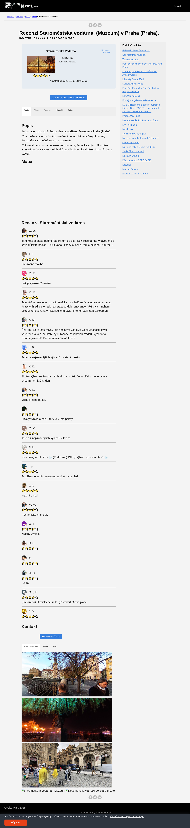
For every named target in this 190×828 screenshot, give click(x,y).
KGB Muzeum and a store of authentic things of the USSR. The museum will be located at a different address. (142, 108)
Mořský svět (128, 129)
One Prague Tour (130, 142)
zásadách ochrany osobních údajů (127, 816)
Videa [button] (45, 646)
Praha (27, 17)
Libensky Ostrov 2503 (133, 79)
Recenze (10, 17)
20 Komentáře (105, 52)
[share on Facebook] (90, 26)
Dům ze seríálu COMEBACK (136, 160)
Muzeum (19, 17)
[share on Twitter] (95, 26)
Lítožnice (126, 164)
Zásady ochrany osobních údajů (95, 812)
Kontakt (176, 6)
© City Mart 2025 (15, 807)
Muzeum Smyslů (130, 156)
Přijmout (15, 822)
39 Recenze (105, 50)
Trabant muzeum (130, 59)
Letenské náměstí (131, 96)
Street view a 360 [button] (31, 646)
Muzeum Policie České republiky (138, 147)
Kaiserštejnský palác (132, 83)
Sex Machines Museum (133, 55)
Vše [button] (54, 646)
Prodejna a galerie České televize (139, 100)
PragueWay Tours (131, 116)
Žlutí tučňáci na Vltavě (133, 151)
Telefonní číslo (51, 637)
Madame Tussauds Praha (135, 173)
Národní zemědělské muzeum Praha (140, 120)
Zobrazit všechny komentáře (68, 98)
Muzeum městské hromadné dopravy (140, 138)
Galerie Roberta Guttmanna (136, 50)
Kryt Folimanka (129, 124)
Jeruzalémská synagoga (134, 133)
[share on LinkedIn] (99, 26)
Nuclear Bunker (130, 169)
